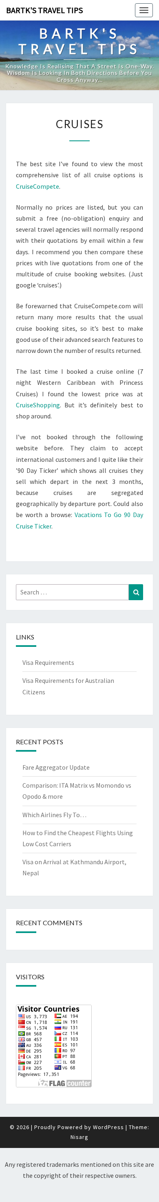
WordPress (108, 1127)
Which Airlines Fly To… (54, 815)
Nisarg (79, 1137)
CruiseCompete (37, 186)
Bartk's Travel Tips (44, 10)
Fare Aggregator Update (56, 767)
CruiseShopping (38, 405)
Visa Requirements (48, 662)
